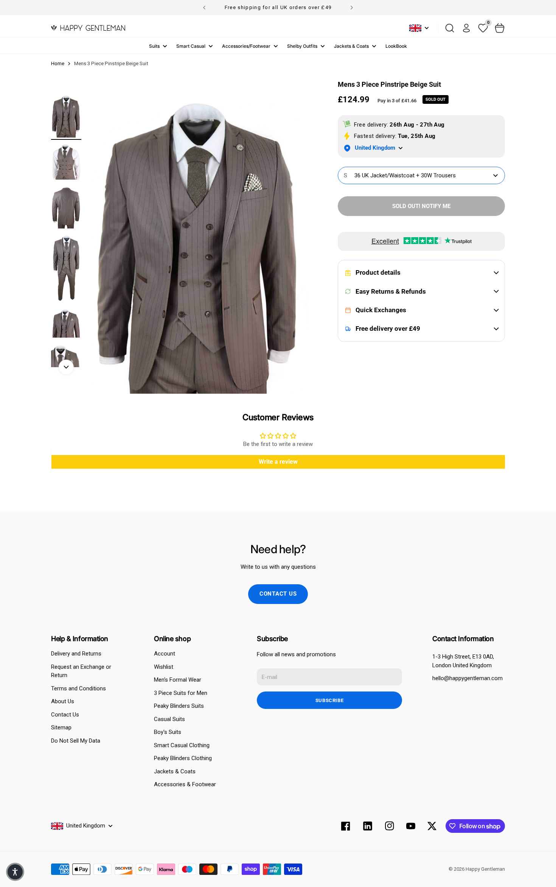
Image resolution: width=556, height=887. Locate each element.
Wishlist (163, 666)
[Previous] (204, 7)
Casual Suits (169, 719)
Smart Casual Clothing (182, 745)
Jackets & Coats (351, 46)
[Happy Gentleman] (88, 28)
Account (164, 653)
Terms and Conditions (78, 688)
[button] (15, 872)
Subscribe (329, 700)
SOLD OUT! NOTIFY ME (421, 206)
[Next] (351, 7)
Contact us (278, 593)
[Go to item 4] (66, 269)
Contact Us (65, 714)
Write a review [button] (278, 461)
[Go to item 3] (66, 207)
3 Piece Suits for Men (180, 693)
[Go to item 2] (66, 162)
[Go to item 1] (66, 116)
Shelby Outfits (302, 46)
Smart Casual (190, 46)
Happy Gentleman (485, 869)
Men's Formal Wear (177, 679)
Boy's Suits (167, 732)
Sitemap (61, 727)
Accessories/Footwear (246, 46)
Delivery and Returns (76, 653)
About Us (62, 701)
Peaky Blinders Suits (179, 705)
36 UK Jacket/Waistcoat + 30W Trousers (400, 175)
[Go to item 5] (66, 323)
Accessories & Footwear (185, 784)
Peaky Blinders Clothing (183, 758)
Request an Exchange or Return (81, 671)
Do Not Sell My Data (75, 740)
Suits (154, 46)
